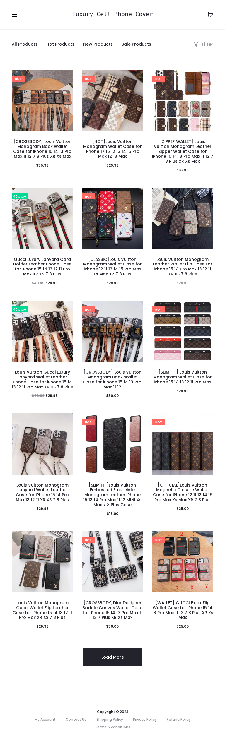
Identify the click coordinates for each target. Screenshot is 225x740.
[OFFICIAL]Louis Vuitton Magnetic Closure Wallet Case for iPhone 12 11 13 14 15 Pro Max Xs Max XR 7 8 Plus (182, 492)
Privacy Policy (145, 719)
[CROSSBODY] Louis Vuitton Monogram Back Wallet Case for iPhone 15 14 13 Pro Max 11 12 (112, 379)
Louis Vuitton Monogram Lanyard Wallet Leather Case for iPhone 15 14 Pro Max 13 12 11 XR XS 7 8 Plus (42, 492)
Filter (207, 44)
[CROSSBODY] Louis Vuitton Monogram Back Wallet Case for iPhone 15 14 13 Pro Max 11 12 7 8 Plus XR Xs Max (42, 148)
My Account (45, 719)
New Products (98, 44)
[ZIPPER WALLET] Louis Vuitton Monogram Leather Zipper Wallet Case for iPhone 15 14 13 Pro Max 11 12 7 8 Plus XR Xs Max (182, 151)
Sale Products (136, 44)
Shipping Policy (109, 719)
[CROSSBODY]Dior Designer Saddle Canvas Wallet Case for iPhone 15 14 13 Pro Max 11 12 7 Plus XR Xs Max (112, 610)
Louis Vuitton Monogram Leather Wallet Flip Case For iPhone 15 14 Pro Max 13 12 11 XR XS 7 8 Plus (182, 266)
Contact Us (76, 719)
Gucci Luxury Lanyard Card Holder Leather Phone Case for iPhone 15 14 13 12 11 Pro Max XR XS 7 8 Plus (42, 266)
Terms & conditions (112, 726)
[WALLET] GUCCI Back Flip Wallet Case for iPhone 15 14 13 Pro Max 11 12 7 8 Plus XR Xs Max (182, 610)
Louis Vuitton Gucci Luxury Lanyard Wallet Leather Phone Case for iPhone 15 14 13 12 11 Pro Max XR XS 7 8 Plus (42, 379)
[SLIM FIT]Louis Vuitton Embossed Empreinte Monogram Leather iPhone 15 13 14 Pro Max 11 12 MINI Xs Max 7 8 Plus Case (112, 495)
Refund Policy (179, 719)
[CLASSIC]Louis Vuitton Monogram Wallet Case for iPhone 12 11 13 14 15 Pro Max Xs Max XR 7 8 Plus (112, 266)
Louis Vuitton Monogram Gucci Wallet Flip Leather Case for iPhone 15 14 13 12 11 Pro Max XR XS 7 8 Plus (42, 610)
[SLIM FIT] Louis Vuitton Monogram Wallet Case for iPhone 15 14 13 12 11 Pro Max (182, 377)
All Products (25, 44)
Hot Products (60, 44)
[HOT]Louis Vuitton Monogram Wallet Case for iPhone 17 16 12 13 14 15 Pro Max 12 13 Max (112, 148)
